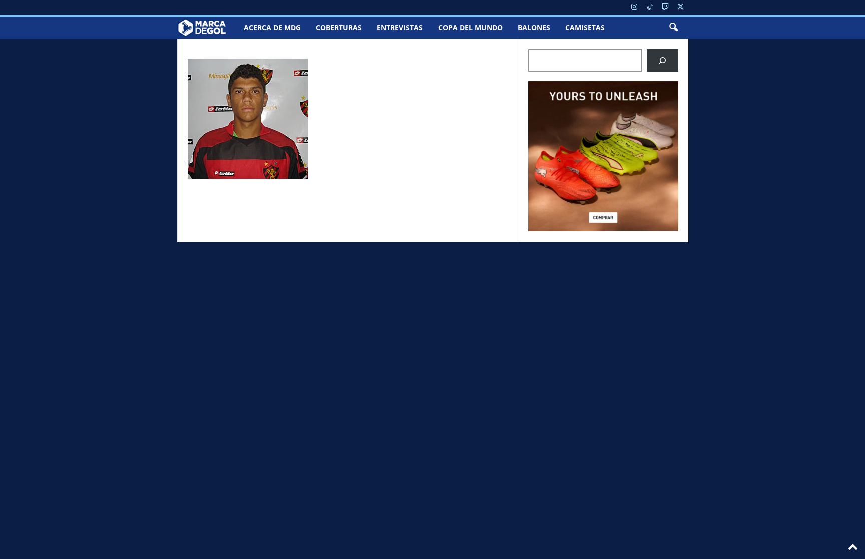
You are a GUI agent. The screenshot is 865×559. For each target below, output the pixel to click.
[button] (673, 28)
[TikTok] (650, 7)
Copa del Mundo (470, 27)
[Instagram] (634, 7)
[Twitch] (665, 7)
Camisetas (585, 27)
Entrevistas (400, 27)
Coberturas (339, 27)
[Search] (662, 60)
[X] (681, 7)
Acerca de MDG (272, 27)
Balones (534, 27)
